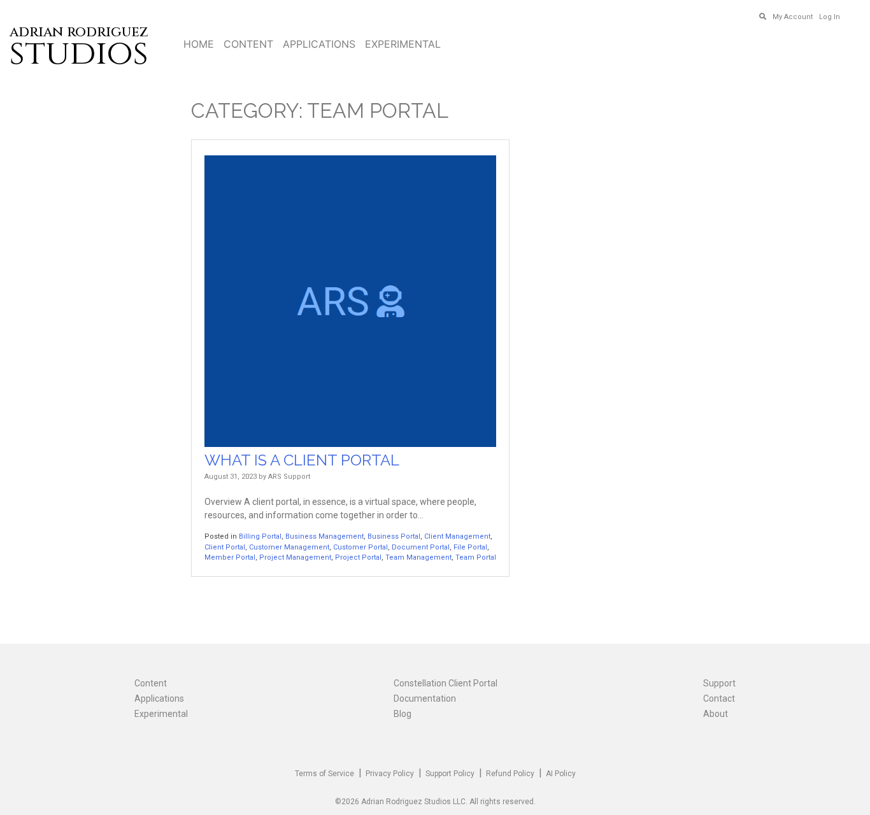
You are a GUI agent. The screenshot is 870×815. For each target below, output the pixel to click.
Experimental (403, 44)
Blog (402, 714)
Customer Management (289, 547)
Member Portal (229, 557)
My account (793, 17)
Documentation (425, 698)
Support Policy (449, 773)
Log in (829, 17)
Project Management (295, 557)
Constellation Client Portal (445, 683)
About (715, 714)
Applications (319, 44)
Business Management (324, 536)
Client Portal (224, 547)
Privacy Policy (390, 773)
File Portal (470, 547)
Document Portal (421, 547)
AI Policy (561, 773)
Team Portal (475, 557)
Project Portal (358, 557)
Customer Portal (360, 547)
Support (719, 683)
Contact (719, 698)
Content (248, 44)
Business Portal (393, 536)
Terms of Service (324, 773)
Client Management (457, 536)
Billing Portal (260, 536)
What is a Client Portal (301, 460)
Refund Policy (510, 773)
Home (198, 44)
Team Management (418, 557)
